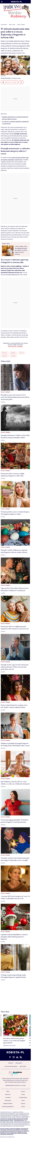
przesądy (13, 356)
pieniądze (13, 353)
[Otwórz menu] (2, 2)
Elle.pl (7, 1091)
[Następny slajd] (29, 1025)
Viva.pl (23, 1100)
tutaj (13, 1137)
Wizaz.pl (23, 1103)
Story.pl (23, 1106)
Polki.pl (23, 1094)
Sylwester (4, 353)
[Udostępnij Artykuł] (21, 82)
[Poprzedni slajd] (1, 1025)
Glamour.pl (7, 1094)
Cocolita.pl (7, 1097)
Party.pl (23, 1091)
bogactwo (4, 356)
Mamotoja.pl (8, 1100)
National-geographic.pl (7, 1106)
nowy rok (21, 353)
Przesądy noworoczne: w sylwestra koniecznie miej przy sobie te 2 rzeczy (15, 118)
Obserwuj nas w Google (10, 82)
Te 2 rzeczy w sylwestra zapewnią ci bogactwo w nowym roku (15, 123)
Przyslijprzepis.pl (23, 1097)
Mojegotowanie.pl (7, 1103)
